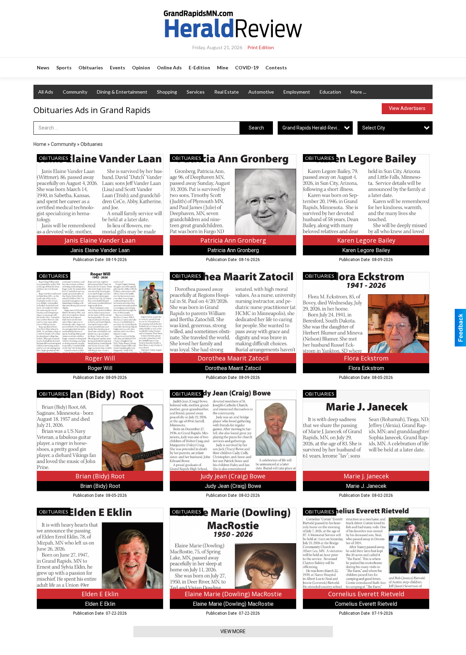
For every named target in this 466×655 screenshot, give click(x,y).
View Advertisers (407, 108)
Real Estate (226, 92)
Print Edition (260, 47)
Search (256, 128)
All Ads (45, 92)
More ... (358, 92)
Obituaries (92, 144)
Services (196, 92)
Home (39, 144)
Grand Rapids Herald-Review (313, 128)
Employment (296, 92)
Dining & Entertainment (122, 92)
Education (330, 92)
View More (233, 631)
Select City (373, 128)
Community (75, 92)
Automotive (261, 92)
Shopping (167, 92)
